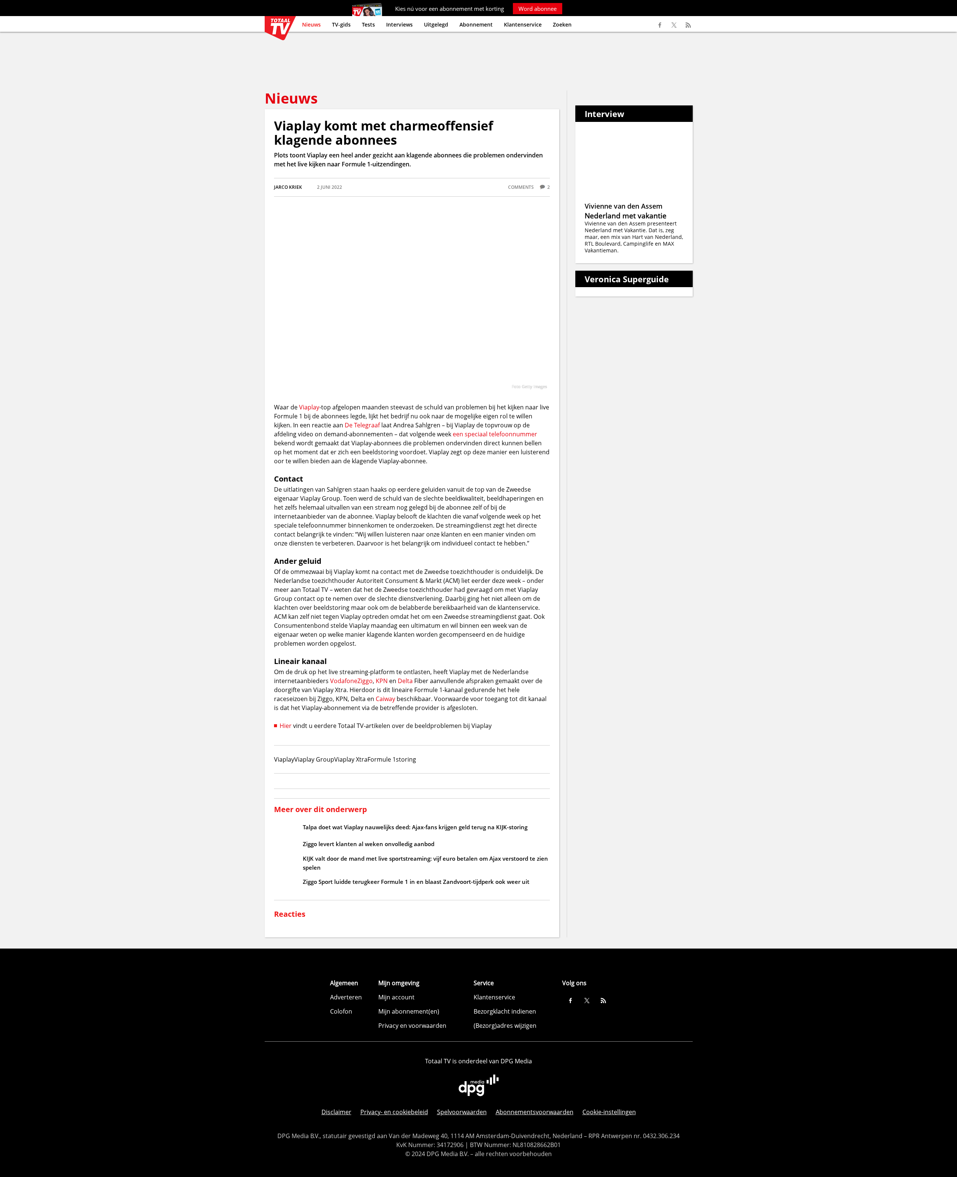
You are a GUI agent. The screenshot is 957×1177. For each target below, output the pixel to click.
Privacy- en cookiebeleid (394, 1112)
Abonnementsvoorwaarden (534, 1112)
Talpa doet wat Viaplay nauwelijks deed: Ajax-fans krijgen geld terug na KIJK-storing (415, 827)
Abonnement (476, 24)
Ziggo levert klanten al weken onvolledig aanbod (368, 844)
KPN (382, 681)
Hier (286, 726)
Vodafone (343, 681)
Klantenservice (523, 24)
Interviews (399, 24)
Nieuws (311, 24)
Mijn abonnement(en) (408, 1011)
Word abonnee (537, 8)
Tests (368, 24)
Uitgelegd (436, 24)
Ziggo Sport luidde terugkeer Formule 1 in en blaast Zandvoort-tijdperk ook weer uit (416, 881)
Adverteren (346, 997)
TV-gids (341, 24)
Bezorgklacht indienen (505, 1011)
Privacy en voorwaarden (412, 1025)
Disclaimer (336, 1112)
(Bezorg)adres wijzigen (505, 1025)
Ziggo (365, 681)
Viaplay (309, 407)
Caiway (385, 699)
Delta (405, 681)
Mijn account (396, 997)
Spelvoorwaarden (462, 1112)
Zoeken (562, 24)
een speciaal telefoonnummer (495, 434)
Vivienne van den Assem (623, 206)
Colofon (341, 1011)
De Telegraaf (362, 425)
